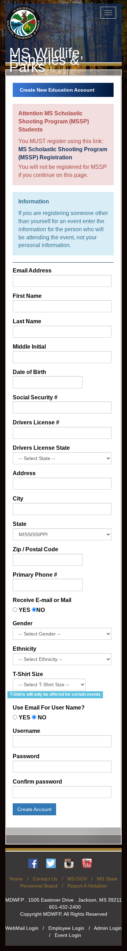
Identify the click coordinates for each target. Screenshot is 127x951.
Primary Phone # (35, 575)
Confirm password (37, 782)
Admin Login (108, 928)
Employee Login (66, 928)
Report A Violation (87, 886)
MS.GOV (77, 879)
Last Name (27, 321)
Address (24, 473)
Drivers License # (36, 422)
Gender (22, 623)
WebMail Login (21, 928)
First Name (27, 296)
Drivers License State (41, 448)
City (18, 499)
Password (26, 756)
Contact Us (45, 879)
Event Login (68, 935)
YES (24, 610)
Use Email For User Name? (49, 708)
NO (40, 610)
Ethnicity (24, 649)
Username (26, 731)
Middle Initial (29, 347)
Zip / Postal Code (35, 549)
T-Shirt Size (28, 674)
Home (16, 879)
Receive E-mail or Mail (42, 600)
